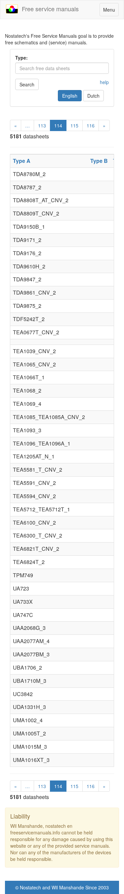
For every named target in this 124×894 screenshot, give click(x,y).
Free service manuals (49, 8)
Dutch (93, 95)
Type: (21, 57)
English (69, 95)
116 (91, 125)
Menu (111, 11)
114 (58, 125)
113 (42, 125)
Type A (21, 161)
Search (27, 84)
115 (74, 125)
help (104, 82)
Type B (99, 161)
